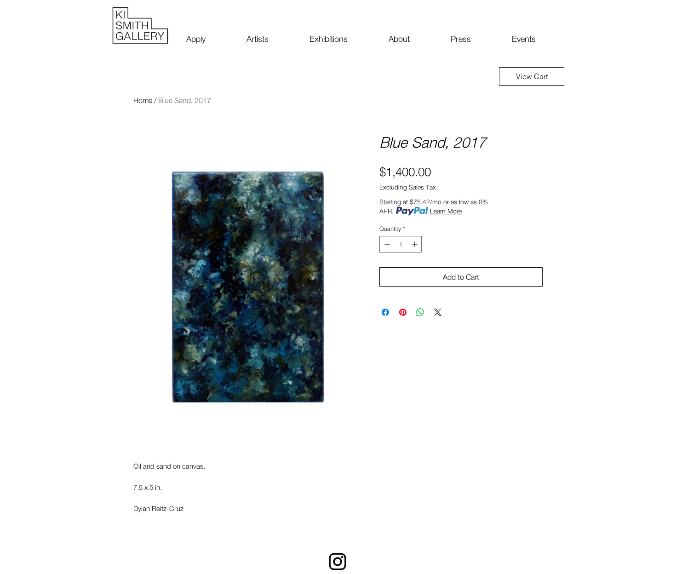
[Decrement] (386, 244)
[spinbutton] (401, 244)
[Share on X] (437, 312)
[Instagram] (337, 561)
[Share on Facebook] (385, 312)
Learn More (446, 211)
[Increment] (415, 244)
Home (142, 100)
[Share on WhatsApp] (420, 312)
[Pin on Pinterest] (402, 312)
